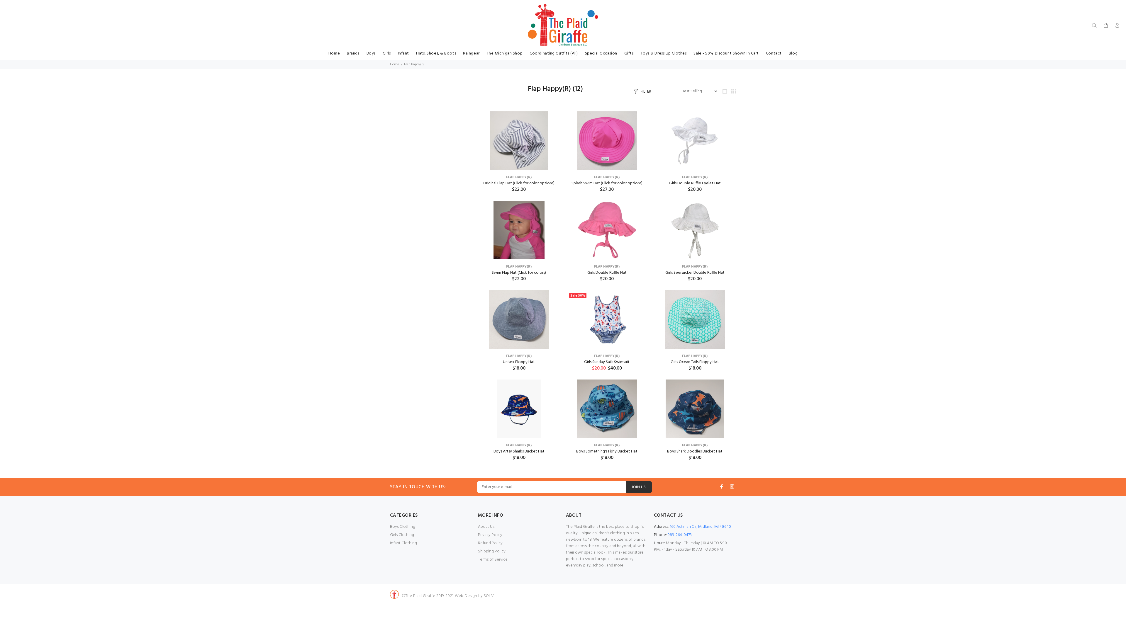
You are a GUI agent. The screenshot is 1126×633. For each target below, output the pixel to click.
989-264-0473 (680, 535)
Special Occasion (601, 53)
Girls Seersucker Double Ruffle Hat (695, 272)
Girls (387, 53)
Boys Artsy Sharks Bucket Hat (519, 451)
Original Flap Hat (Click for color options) (518, 183)
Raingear (471, 53)
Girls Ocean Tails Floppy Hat (695, 362)
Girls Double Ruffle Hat (607, 272)
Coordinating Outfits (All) (554, 53)
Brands (353, 53)
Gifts (629, 53)
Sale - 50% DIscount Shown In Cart (726, 53)
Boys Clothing (402, 526)
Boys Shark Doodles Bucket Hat (695, 451)
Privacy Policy (490, 535)
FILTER (646, 91)
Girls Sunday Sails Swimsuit (607, 362)
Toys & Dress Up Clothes (664, 53)
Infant (403, 53)
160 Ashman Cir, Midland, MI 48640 (700, 526)
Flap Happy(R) (519, 177)
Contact (774, 53)
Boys (371, 53)
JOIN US (639, 487)
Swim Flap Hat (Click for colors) (519, 272)
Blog (793, 53)
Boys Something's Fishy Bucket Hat (606, 451)
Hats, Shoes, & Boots (436, 53)
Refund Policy (490, 543)
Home (334, 53)
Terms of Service (493, 559)
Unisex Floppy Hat (519, 362)
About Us (486, 526)
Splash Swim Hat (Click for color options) (607, 183)
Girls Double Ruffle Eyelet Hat (695, 183)
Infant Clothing (403, 543)
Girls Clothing (402, 535)
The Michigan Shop (505, 53)
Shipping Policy (492, 551)
